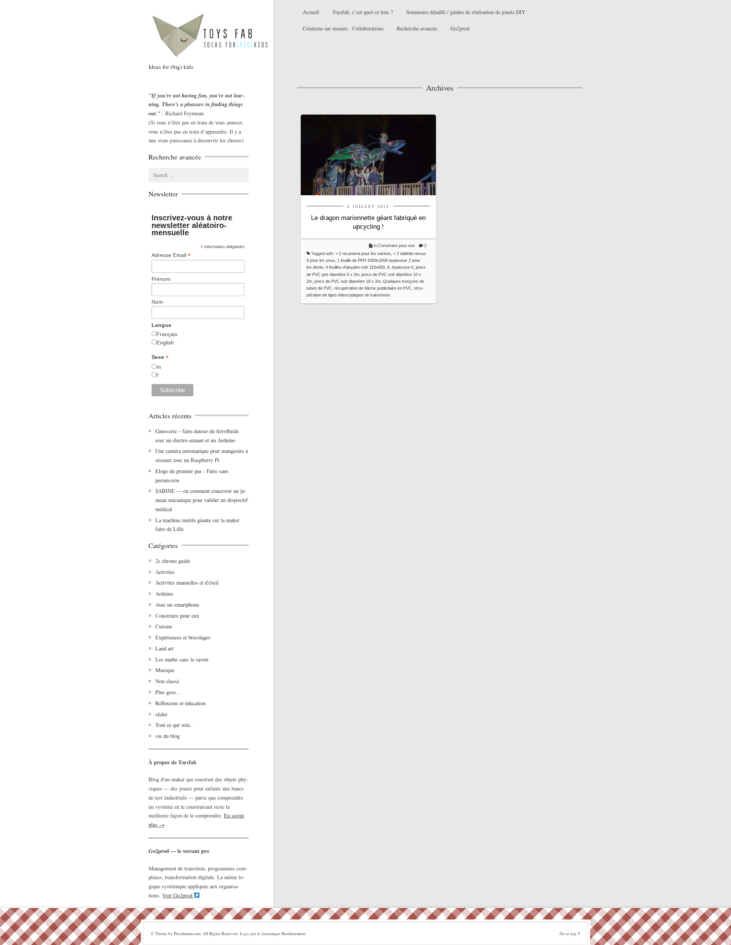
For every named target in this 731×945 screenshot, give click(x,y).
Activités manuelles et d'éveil (187, 582)
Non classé (167, 681)
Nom (157, 302)
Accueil (311, 12)
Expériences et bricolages (183, 637)
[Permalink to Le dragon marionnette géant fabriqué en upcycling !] (368, 154)
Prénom (161, 279)
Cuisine (163, 626)
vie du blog (167, 735)
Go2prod (459, 28)
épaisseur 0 (402, 267)
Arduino (164, 593)
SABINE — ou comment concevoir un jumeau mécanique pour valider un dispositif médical (201, 500)
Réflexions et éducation (180, 703)
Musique (164, 670)
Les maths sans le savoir (182, 659)
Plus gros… (168, 692)
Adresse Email (171, 255)
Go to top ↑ (570, 933)
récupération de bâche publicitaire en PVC (373, 288)
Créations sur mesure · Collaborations (343, 28)
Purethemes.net (187, 933)
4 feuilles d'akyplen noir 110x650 (355, 267)
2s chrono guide (172, 560)
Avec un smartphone (177, 604)
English (165, 342)
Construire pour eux (396, 245)
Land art (164, 648)
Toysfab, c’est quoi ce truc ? (362, 12)
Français (166, 334)
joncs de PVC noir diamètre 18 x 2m (347, 281)
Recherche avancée (417, 28)
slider (161, 714)
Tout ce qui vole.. (174, 724)
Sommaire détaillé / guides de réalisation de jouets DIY (465, 12)
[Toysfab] (217, 35)
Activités (165, 571)
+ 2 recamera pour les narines (363, 253)
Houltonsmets (294, 933)
